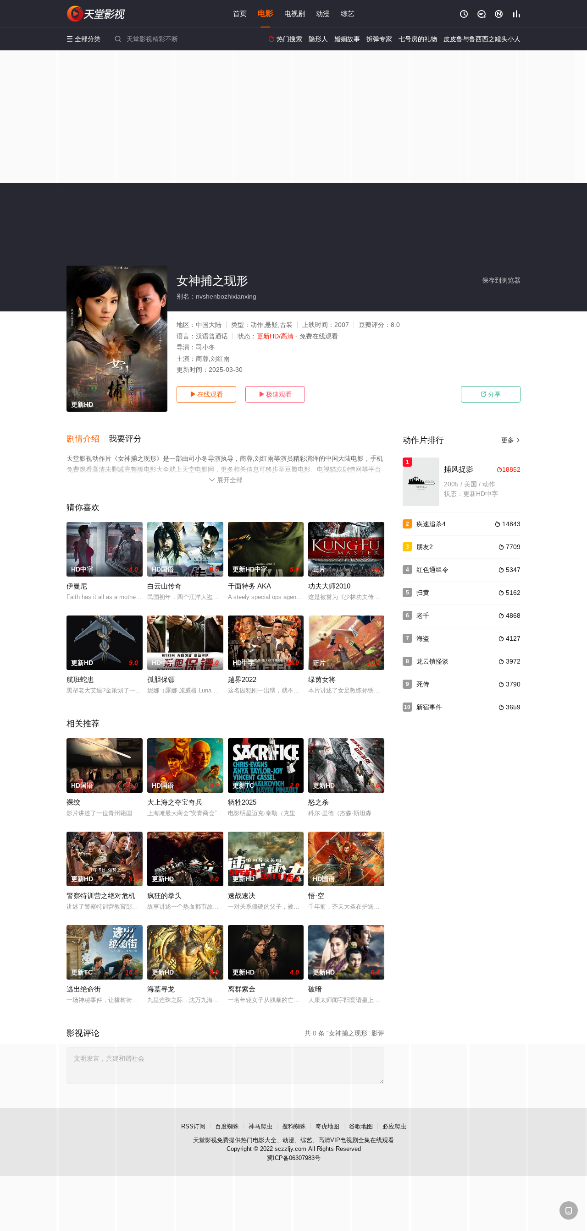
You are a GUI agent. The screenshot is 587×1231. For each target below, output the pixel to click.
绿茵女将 (322, 679)
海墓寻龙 (161, 989)
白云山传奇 (164, 586)
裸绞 (73, 802)
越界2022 (242, 679)
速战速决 (241, 895)
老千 (422, 615)
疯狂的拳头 (164, 895)
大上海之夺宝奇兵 (174, 802)
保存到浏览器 (501, 280)
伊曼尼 (76, 586)
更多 (511, 440)
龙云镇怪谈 (432, 661)
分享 (491, 394)
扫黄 (422, 592)
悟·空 (316, 895)
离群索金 (241, 989)
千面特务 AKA (249, 586)
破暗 (315, 989)
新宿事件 (429, 707)
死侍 (422, 684)
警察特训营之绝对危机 (100, 895)
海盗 (422, 638)
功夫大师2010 (329, 586)
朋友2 (424, 546)
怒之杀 (318, 802)
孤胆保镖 (161, 679)
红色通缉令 (432, 569)
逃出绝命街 (83, 989)
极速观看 (275, 394)
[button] (87, 439)
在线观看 (206, 394)
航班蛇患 (80, 679)
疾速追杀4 (431, 524)
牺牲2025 (242, 802)
